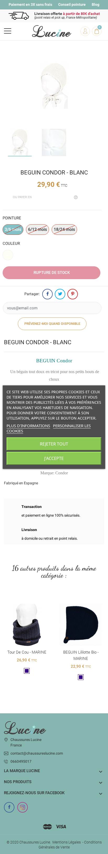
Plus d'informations (28, 425)
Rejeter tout (54, 444)
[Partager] (47, 294)
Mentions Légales (66, 842)
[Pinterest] (72, 294)
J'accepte (54, 458)
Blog (95, 4)
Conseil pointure (72, 4)
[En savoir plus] (32, 599)
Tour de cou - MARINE (26, 652)
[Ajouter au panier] (21, 599)
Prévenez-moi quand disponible (52, 324)
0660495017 (20, 761)
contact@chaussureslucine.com (36, 753)
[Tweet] (60, 294)
